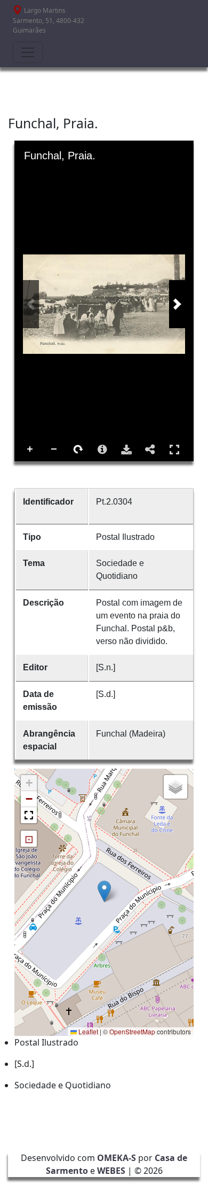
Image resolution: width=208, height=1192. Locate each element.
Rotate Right (78, 449)
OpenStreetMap (132, 1031)
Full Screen (174, 449)
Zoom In (30, 449)
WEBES (111, 1170)
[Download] (126, 449)
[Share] (150, 449)
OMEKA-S (116, 1158)
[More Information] (102, 449)
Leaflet (87, 1031)
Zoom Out (54, 449)
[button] (104, 891)
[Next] (177, 304)
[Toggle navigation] (28, 52)
